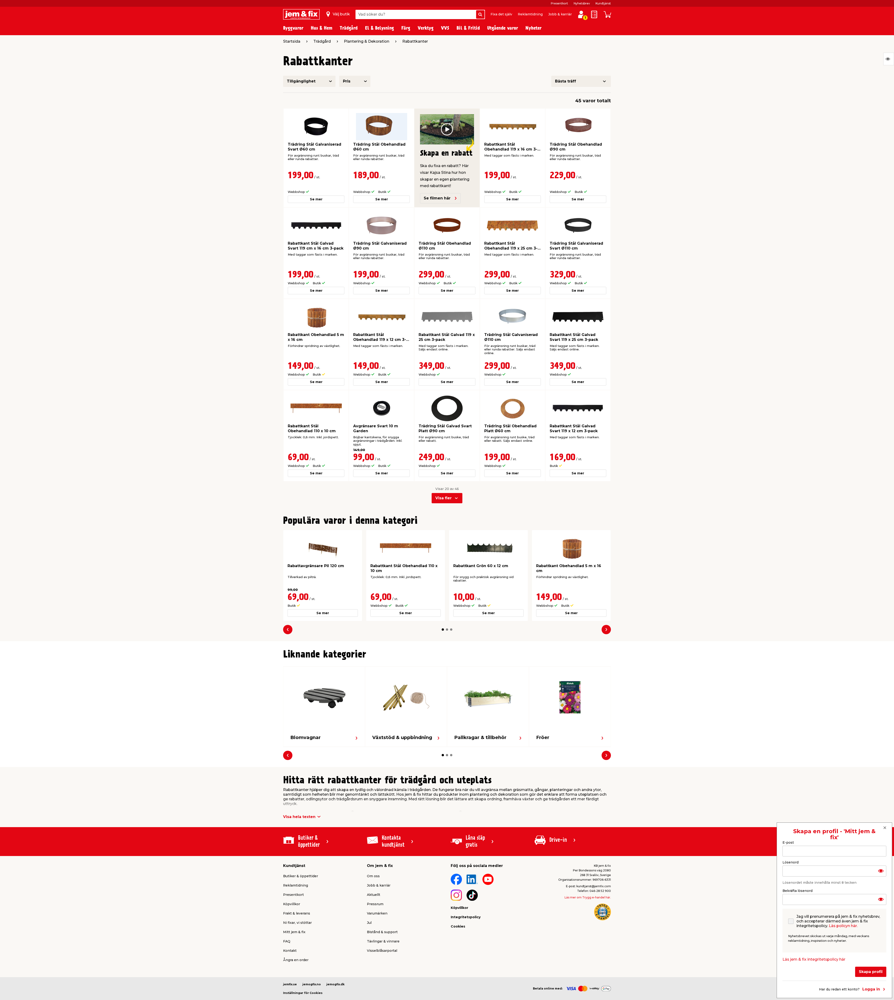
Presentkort (559, 3)
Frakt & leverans (296, 913)
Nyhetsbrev (582, 3)
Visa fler (443, 498)
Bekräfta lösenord (797, 891)
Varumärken (377, 913)
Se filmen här (437, 198)
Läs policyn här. (843, 926)
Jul (369, 923)
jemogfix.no (311, 984)
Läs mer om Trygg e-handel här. (588, 897)
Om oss (373, 876)
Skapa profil (871, 971)
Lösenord (790, 862)
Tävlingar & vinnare (383, 941)
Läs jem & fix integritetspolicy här (813, 959)
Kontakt (290, 951)
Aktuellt (373, 895)
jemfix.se (290, 984)
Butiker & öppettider (300, 876)
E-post (788, 842)
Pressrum (375, 904)
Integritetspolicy (466, 917)
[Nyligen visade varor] (888, 59)
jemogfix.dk (335, 984)
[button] (443, 629)
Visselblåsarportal (382, 951)
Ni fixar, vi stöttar (297, 923)
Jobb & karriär (560, 14)
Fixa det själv (501, 14)
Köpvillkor (291, 904)
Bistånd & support (382, 932)
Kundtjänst (603, 3)
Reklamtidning (530, 14)
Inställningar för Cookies (302, 992)
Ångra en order (295, 960)
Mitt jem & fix (294, 932)
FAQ (286, 941)
